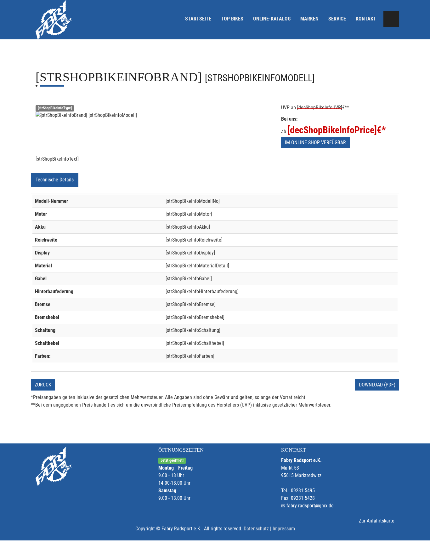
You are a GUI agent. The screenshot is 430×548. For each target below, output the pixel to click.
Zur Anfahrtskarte (376, 521)
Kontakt (366, 19)
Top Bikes (232, 19)
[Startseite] (53, 19)
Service (337, 19)
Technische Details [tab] (55, 180)
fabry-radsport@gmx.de (310, 506)
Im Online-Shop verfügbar (315, 143)
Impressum (284, 529)
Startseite (198, 19)
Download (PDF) (377, 385)
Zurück (43, 385)
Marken (309, 19)
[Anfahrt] (391, 19)
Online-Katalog (272, 19)
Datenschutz (256, 529)
